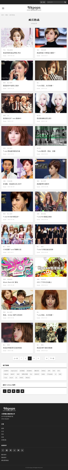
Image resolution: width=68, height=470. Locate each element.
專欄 (4, 279)
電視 (4, 82)
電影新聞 (43, 50)
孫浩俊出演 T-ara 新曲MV (12, 118)
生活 (2, 431)
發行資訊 (9, 148)
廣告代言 (37, 370)
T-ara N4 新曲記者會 (44, 217)
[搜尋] (65, 2)
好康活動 (3, 440)
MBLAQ (28, 377)
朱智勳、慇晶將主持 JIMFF (12, 184)
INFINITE (37, 374)
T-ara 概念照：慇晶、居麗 (46, 151)
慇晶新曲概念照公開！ (44, 118)
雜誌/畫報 (10, 50)
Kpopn (4, 55)
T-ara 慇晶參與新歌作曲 (11, 151)
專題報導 (9, 279)
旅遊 (2, 437)
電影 (38, 50)
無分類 (39, 115)
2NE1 (18, 374)
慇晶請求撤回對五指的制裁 (12, 348)
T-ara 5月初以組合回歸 (45, 249)
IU (55, 374)
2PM (49, 370)
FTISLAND (49, 374)
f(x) (31, 374)
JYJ (16, 377)
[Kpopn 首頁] (34, 8)
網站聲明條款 (5, 460)
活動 (4, 181)
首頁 (2, 15)
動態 (8, 246)
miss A (11, 377)
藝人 (38, 82)
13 (46, 358)
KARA (43, 374)
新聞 (2, 428)
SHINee (43, 370)
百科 (2, 434)
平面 (4, 50)
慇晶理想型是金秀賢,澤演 (12, 53)
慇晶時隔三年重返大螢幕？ (46, 53)
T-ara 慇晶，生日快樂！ (45, 86)
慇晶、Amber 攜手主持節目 (12, 315)
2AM (60, 374)
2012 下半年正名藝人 (44, 282)
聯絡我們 (3, 457)
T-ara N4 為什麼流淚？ (11, 217)
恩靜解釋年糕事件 (43, 184)
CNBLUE (6, 374)
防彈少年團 (25, 374)
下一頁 (52, 358)
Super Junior (14, 370)
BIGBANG (29, 370)
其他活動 (9, 181)
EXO (54, 370)
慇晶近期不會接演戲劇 (44, 348)
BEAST (12, 374)
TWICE (21, 377)
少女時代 (6, 370)
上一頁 (16, 358)
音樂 (4, 115)
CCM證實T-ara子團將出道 (12, 249)
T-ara (5, 377)
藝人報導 (9, 82)
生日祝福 (22, 370)
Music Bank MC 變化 (10, 282)
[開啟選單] (3, 8)
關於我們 (3, 454)
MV (8, 115)
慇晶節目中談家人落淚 (11, 86)
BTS (59, 370)
